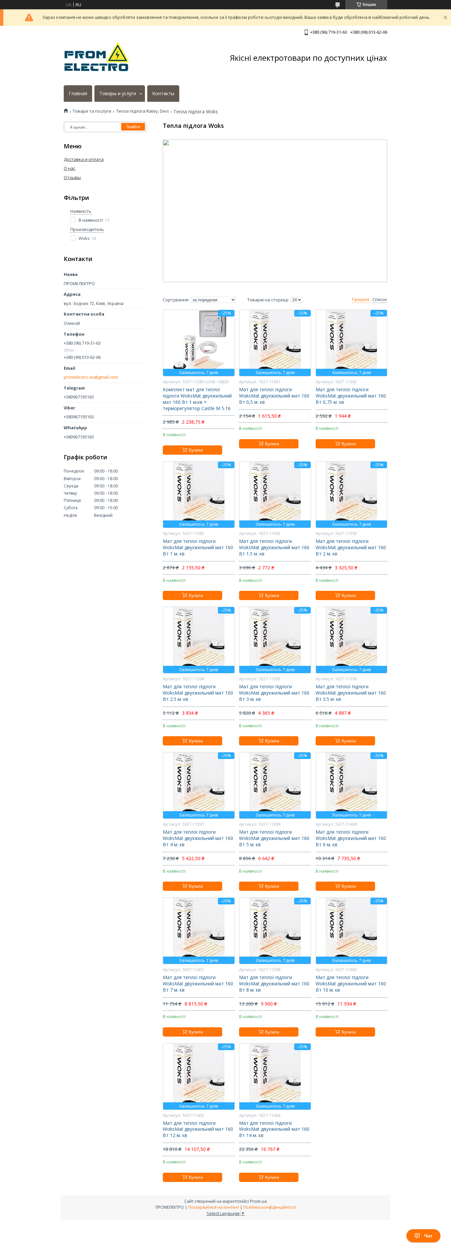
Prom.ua (258, 1201)
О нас (69, 168)
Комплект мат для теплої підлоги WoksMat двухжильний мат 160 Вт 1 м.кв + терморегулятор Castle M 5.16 (197, 399)
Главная (78, 93)
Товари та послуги (92, 111)
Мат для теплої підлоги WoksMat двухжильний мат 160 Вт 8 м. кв (274, 983)
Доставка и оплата (84, 159)
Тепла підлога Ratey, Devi (142, 111)
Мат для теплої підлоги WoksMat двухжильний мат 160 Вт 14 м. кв (274, 1129)
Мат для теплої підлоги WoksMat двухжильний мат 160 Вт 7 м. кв (198, 983)
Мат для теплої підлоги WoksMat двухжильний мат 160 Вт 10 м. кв (351, 983)
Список (379, 299)
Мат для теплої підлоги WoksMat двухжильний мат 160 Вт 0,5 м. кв (274, 396)
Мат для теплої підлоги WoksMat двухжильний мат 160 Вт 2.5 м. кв (198, 693)
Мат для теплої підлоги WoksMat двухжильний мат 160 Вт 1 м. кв (198, 547)
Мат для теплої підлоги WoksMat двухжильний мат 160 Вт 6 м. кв (351, 838)
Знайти (133, 126)
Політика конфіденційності (269, 1207)
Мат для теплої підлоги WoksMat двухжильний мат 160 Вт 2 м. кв (351, 547)
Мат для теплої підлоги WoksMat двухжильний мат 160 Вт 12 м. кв (198, 1129)
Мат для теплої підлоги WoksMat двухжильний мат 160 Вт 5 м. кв (274, 838)
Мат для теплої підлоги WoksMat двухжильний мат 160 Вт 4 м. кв (198, 838)
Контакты (163, 93)
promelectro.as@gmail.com (91, 377)
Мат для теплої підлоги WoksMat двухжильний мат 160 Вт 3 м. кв (274, 693)
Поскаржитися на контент (213, 1207)
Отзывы (72, 177)
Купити (196, 450)
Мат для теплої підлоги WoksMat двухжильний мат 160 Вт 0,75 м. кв (351, 396)
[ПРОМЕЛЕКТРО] (97, 58)
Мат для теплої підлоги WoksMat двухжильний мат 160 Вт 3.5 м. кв (351, 693)
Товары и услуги (117, 93)
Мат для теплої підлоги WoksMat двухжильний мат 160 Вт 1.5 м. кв (274, 547)
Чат (428, 1235)
